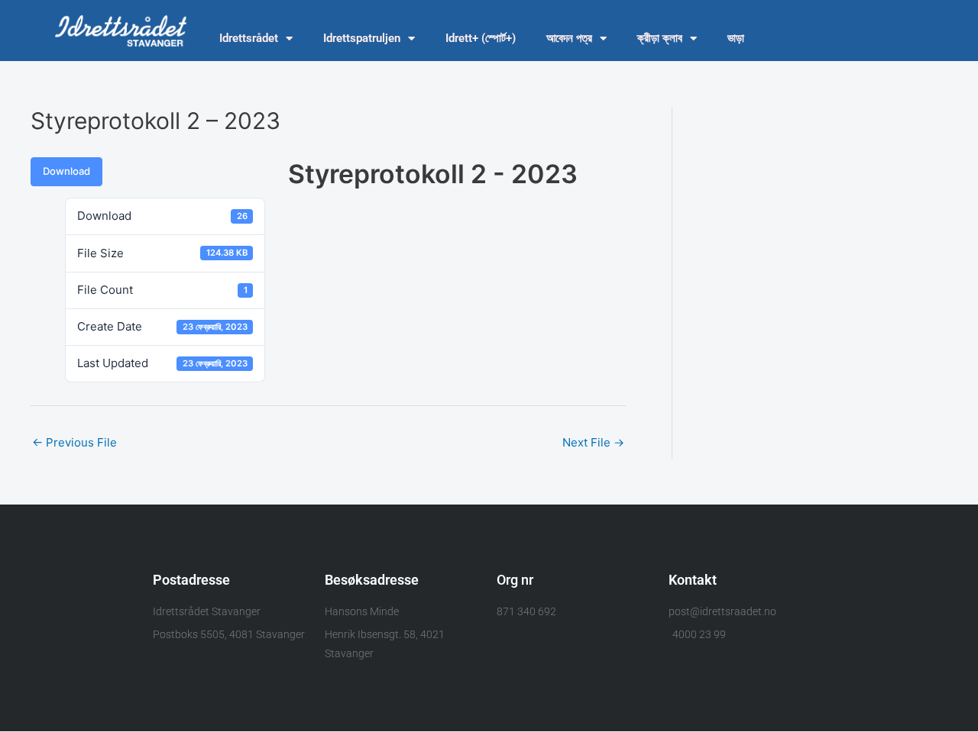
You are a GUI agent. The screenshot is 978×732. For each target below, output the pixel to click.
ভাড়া (735, 38)
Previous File (74, 442)
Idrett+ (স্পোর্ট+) (480, 38)
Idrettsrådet (248, 38)
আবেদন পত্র (569, 38)
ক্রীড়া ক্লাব (659, 38)
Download (66, 171)
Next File (593, 442)
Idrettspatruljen (361, 38)
